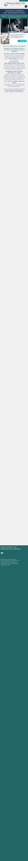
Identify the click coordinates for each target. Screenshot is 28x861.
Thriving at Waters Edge (15, 3)
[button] (25, 31)
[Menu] (26, 6)
